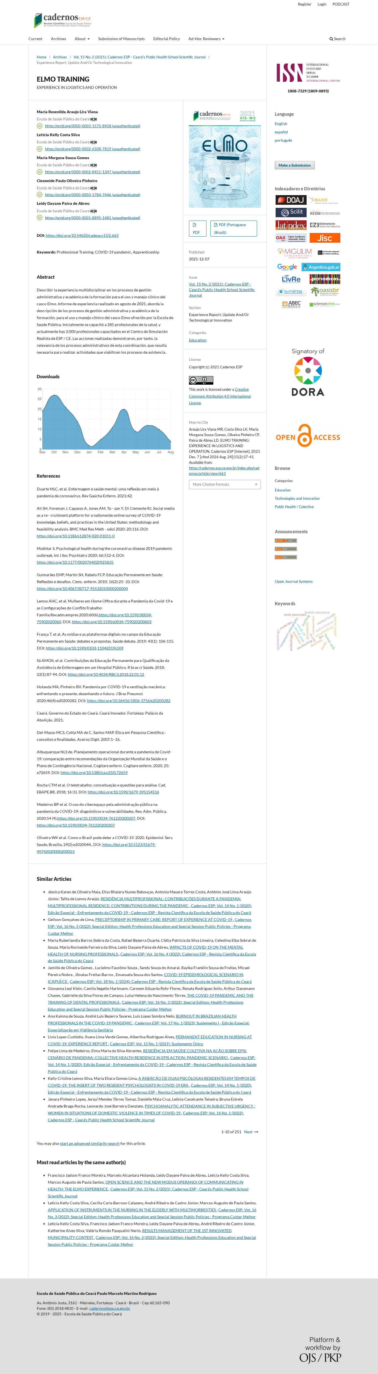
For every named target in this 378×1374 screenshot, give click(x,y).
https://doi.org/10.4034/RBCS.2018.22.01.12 (106, 674)
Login (322, 4)
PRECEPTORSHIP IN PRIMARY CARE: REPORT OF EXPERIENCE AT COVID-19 (164, 919)
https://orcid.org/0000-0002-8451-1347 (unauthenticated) (92, 172)
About (80, 38)
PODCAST (341, 4)
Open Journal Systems (294, 581)
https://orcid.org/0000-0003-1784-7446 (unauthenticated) (92, 194)
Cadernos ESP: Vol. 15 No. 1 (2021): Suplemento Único (156, 1043)
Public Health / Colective (294, 506)
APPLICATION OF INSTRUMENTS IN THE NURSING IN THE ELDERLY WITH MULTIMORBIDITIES (132, 1209)
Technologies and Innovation (297, 498)
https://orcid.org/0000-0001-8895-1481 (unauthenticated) (92, 217)
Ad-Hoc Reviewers (204, 38)
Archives (58, 38)
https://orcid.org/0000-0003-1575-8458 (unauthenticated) (92, 126)
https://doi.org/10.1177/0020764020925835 (75, 562)
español (281, 132)
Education (197, 340)
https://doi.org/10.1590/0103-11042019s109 (84, 648)
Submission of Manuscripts (121, 38)
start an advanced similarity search (90, 1143)
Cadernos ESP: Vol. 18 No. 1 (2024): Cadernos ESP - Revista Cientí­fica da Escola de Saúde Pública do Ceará (161, 981)
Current (35, 38)
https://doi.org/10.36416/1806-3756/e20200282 (128, 700)
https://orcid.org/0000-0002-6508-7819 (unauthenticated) (92, 149)
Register (304, 4)
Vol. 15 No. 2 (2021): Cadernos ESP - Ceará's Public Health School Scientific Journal (140, 57)
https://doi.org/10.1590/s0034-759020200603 (111, 621)
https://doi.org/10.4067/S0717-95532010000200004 (82, 588)
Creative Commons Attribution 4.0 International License (220, 396)
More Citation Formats (211, 484)
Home (41, 57)
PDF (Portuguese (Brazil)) (230, 228)
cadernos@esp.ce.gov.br (109, 1308)
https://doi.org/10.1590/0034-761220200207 (96, 818)
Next (248, 1131)
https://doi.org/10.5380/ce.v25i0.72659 (94, 772)
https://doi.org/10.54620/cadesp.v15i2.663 (82, 235)
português (283, 140)
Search (339, 38)
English (281, 123)
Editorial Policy (166, 38)
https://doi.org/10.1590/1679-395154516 (123, 792)
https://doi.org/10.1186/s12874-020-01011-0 (76, 536)
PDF (196, 232)
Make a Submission (295, 165)
